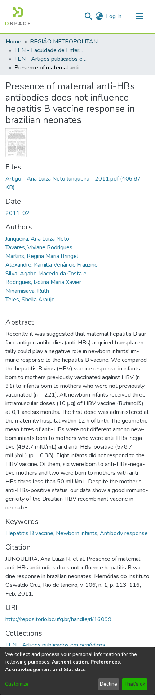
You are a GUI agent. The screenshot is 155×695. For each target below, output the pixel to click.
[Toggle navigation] (139, 16)
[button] (17, 16)
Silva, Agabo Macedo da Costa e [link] (46, 273)
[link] (55, 645)
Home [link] (13, 42)
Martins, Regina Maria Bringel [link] (41, 256)
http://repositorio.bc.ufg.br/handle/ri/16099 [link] (58, 619)
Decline (108, 684)
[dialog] (77, 671)
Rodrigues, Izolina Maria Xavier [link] (43, 282)
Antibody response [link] (124, 533)
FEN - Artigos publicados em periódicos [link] (50, 59)
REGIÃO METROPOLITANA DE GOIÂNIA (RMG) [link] (66, 42)
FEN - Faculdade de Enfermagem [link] (50, 50)
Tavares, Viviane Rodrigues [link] (38, 247)
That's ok (134, 684)
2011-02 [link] (17, 213)
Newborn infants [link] (76, 533)
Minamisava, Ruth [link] (27, 291)
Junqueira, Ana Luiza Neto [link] (37, 239)
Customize (16, 684)
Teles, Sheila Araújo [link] (30, 300)
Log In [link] (114, 16)
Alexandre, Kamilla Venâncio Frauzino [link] (51, 265)
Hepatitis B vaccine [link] (29, 533)
